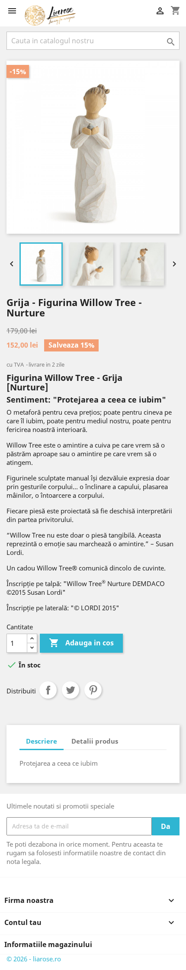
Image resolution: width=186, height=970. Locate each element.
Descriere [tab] (41, 741)
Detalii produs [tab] (94, 741)
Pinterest (93, 690)
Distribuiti (48, 690)
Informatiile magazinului (48, 944)
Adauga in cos (81, 643)
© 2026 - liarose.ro (33, 958)
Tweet (70, 690)
